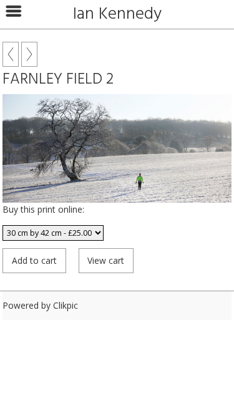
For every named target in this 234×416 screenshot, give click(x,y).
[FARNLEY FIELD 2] (117, 148)
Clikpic (65, 305)
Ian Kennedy (117, 14)
